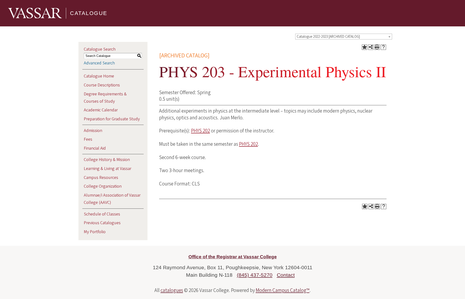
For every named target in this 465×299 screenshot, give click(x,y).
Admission (93, 131)
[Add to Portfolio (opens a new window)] (364, 47)
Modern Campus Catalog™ (283, 290)
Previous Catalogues (102, 223)
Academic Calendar (101, 110)
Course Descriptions (102, 85)
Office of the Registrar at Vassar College (232, 256)
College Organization (103, 186)
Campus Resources (101, 178)
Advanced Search (99, 63)
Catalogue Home (99, 76)
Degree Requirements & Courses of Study (105, 97)
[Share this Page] (370, 47)
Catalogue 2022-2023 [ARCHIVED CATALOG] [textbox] (328, 36)
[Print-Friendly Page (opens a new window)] (377, 47)
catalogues (172, 290)
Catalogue (89, 13)
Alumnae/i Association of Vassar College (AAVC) (112, 199)
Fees (88, 139)
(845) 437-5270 (254, 275)
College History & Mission (107, 160)
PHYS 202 (200, 130)
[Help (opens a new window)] (383, 47)
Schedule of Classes (102, 214)
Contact (286, 275)
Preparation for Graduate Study (112, 119)
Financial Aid (95, 148)
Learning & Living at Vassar (107, 169)
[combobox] (343, 36)
